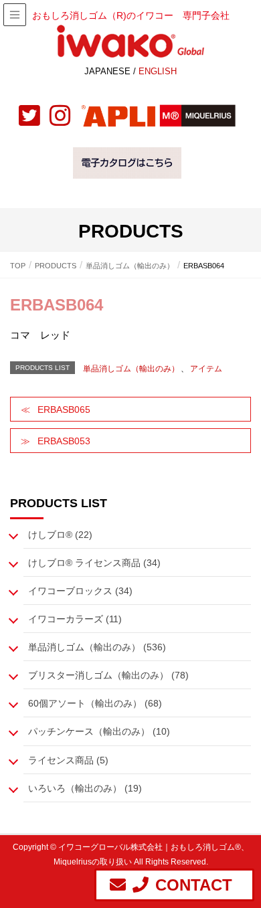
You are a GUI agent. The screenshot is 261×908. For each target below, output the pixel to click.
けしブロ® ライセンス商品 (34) (94, 562)
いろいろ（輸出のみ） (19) (85, 788)
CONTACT (193, 885)
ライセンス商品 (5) (68, 760)
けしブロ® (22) (60, 534)
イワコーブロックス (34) (80, 590)
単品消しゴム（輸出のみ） (131, 368)
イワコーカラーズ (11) (75, 619)
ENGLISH (158, 71)
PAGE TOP (255, 865)
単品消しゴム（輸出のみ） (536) (97, 647)
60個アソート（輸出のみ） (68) (95, 703)
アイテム (206, 368)
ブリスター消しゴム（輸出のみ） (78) (108, 675)
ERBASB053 (63, 441)
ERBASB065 (63, 409)
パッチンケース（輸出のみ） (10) (99, 731)
